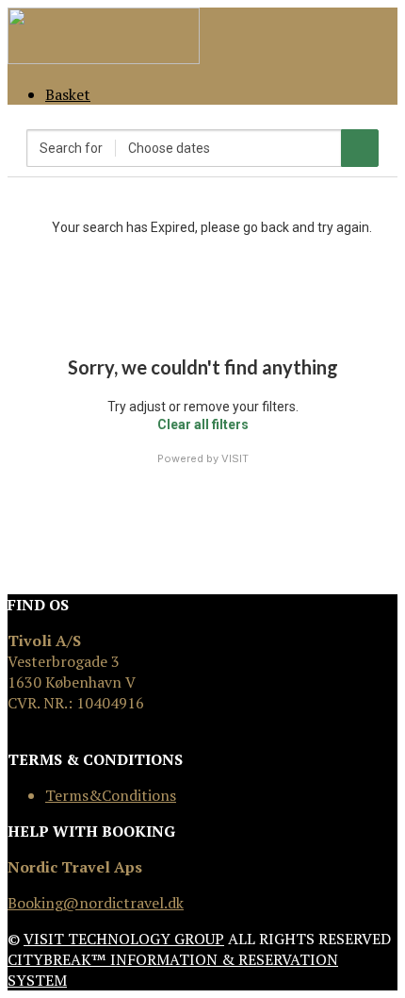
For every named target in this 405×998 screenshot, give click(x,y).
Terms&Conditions (110, 795)
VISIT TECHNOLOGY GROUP (124, 938)
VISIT (235, 458)
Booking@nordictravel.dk (96, 902)
